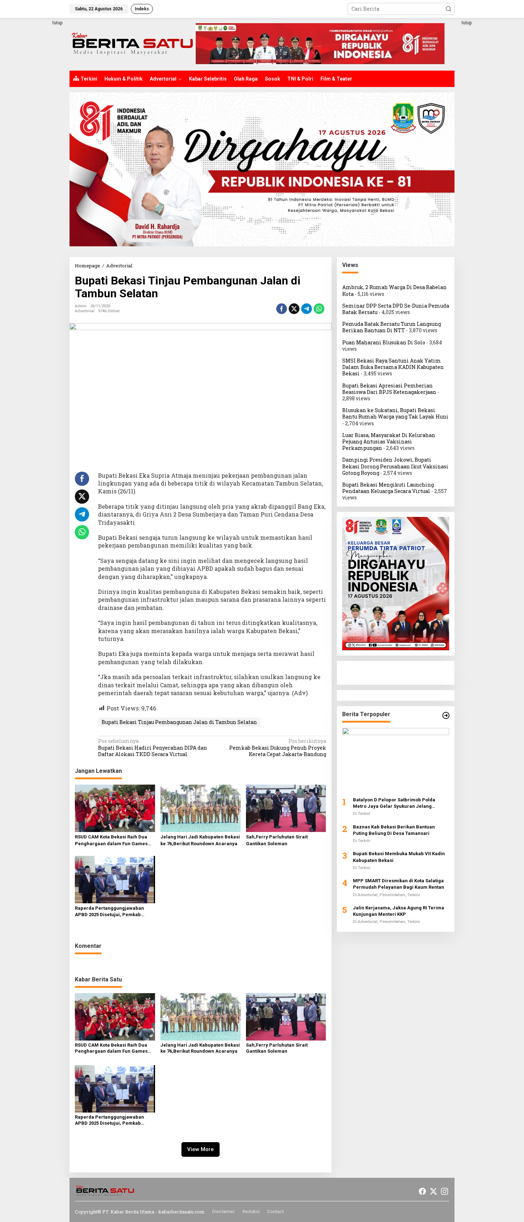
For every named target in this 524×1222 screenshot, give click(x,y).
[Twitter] (433, 1191)
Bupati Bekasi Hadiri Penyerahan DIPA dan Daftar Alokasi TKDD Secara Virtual (152, 747)
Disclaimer (223, 1211)
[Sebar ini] (281, 308)
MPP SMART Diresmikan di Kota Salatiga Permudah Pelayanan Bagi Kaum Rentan (398, 884)
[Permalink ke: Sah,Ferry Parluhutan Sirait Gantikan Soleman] (286, 808)
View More (200, 1149)
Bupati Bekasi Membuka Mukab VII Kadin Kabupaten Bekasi (399, 857)
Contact (275, 1211)
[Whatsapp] (319, 308)
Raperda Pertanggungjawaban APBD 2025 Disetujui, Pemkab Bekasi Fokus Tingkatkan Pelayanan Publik (109, 911)
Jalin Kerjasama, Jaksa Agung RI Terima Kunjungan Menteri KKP (398, 911)
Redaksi (251, 1211)
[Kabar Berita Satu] (132, 43)
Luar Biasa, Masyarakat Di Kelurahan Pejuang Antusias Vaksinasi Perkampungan (388, 441)
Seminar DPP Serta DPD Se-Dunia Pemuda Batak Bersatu (395, 308)
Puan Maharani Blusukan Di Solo (383, 342)
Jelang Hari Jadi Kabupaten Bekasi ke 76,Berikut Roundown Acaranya (200, 840)
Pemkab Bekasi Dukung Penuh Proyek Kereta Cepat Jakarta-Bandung (277, 747)
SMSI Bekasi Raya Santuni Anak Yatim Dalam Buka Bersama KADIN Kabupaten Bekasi (393, 367)
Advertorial (84, 311)
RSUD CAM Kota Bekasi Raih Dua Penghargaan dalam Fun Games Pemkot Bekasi (111, 840)
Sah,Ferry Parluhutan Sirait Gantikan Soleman (277, 840)
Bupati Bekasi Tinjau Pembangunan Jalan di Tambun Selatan (179, 722)
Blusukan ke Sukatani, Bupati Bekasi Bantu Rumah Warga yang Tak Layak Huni (395, 413)
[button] (448, 9)
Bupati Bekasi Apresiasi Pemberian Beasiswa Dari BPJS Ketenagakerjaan (389, 388)
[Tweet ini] (294, 308)
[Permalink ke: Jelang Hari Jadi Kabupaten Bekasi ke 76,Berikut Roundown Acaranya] (200, 808)
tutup (57, 22)
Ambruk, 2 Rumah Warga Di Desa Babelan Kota (394, 290)
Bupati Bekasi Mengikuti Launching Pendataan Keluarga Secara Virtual (388, 487)
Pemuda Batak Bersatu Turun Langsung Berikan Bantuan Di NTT (391, 327)
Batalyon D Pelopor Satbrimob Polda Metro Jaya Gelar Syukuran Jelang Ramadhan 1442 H (394, 803)
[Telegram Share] (306, 308)
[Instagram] (444, 1191)
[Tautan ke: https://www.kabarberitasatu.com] (446, 715)
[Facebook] (422, 1191)
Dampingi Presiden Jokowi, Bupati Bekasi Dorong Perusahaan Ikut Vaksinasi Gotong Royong (395, 466)
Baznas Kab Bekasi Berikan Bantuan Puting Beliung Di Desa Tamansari (394, 830)
